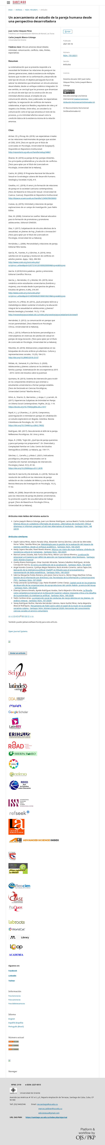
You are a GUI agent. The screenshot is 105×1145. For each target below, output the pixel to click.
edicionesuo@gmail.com (48, 1113)
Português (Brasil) (16, 1026)
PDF (68, 31)
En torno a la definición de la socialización (49, 565)
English (11, 1019)
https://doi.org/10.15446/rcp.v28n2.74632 (26, 425)
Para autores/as (14, 1000)
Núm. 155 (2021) (31, 10)
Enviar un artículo (17, 653)
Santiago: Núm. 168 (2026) (26, 588)
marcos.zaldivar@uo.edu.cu (50, 1108)
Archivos (19, 10)
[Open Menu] (8, 2)
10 (26, 616)
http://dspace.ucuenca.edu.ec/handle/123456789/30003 (32, 198)
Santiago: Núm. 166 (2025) (68, 547)
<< (9, 616)
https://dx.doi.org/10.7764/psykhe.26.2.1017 (27, 407)
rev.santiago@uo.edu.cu (47, 1104)
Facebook (12, 970)
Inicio (10, 10)
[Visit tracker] (9, 642)
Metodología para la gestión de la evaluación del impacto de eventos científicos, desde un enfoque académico (53, 545)
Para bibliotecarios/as (16, 1003)
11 (28, 616)
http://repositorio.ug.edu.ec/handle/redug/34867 (29, 152)
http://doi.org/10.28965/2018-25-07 (23, 357)
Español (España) (15, 1022)
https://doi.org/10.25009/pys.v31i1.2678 (25, 468)
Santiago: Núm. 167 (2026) (30, 580)
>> (33, 616)
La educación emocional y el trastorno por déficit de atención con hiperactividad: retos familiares (51, 555)
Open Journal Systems (17, 631)
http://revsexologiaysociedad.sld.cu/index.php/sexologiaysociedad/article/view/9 (43, 314)
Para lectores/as (14, 996)
